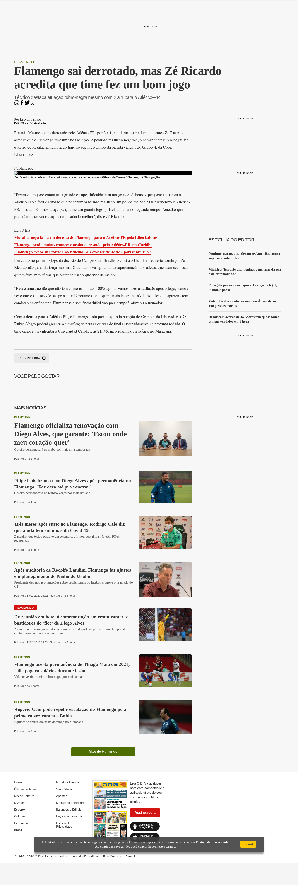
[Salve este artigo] (32, 104)
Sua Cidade (64, 789)
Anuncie (131, 856)
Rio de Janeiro (24, 796)
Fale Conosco (112, 856)
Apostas (61, 796)
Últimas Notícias (25, 789)
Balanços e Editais (68, 809)
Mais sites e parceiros (71, 802)
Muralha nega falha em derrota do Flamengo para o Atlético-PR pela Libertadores (85, 237)
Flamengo (24, 62)
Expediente (92, 856)
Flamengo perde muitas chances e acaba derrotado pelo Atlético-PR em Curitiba (83, 245)
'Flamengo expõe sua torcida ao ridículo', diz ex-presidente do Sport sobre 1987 (82, 252)
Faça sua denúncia (69, 816)
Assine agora (145, 812)
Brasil (18, 829)
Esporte (19, 809)
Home (18, 782)
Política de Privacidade (64, 824)
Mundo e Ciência (67, 782)
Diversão (20, 802)
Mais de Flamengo (103, 751)
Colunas (20, 816)
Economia (21, 823)
